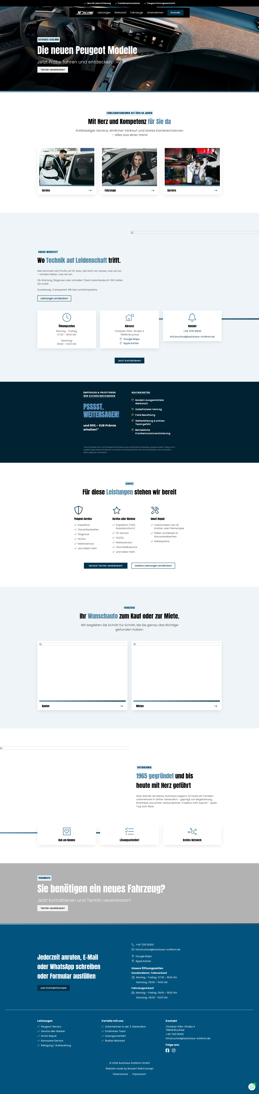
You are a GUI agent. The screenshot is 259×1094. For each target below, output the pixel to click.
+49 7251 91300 (192, 331)
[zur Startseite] (84, 12)
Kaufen (45, 706)
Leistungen (104, 12)
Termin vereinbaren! (53, 69)
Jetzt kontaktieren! (129, 360)
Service (46, 190)
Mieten (140, 706)
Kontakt (175, 12)
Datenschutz (120, 1074)
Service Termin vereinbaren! (105, 565)
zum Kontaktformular (54, 988)
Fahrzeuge (136, 12)
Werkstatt (120, 12)
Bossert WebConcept (141, 1068)
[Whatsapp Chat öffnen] (251, 1086)
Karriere (171, 190)
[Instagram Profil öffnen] (173, 1050)
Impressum (139, 1074)
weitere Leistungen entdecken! (153, 565)
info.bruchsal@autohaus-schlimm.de (192, 336)
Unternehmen (155, 12)
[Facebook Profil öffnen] (167, 1050)
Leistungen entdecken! (54, 298)
